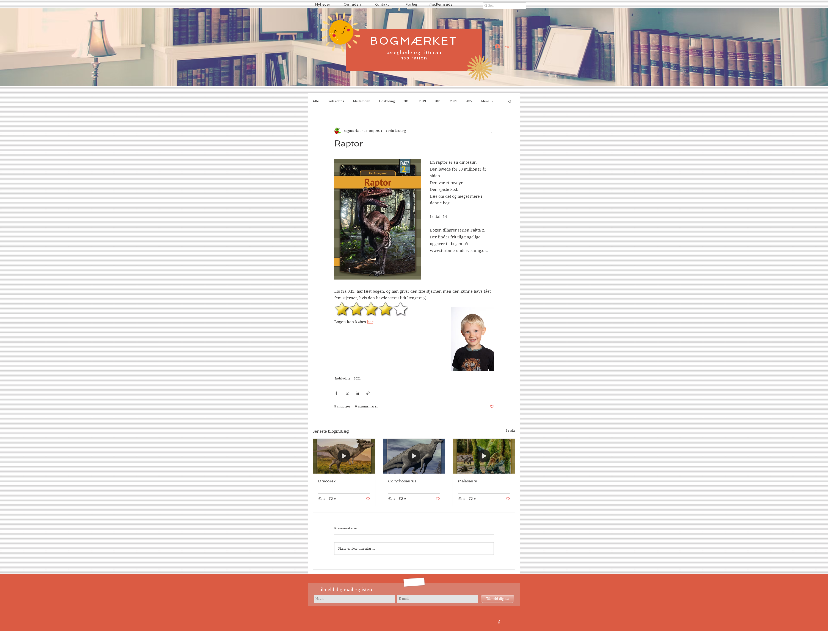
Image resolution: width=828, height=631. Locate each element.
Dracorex (327, 481)
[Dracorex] (344, 456)
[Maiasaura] (484, 456)
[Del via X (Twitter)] (347, 393)
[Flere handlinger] (491, 130)
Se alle (510, 430)
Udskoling (387, 101)
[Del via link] (368, 393)
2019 (422, 101)
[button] (510, 101)
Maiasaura (467, 481)
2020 (437, 101)
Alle (316, 101)
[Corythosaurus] (414, 456)
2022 (469, 101)
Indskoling (336, 101)
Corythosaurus (402, 481)
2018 (406, 101)
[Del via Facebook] (336, 393)
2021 (453, 101)
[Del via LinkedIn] (357, 393)
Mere (485, 101)
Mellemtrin (361, 101)
